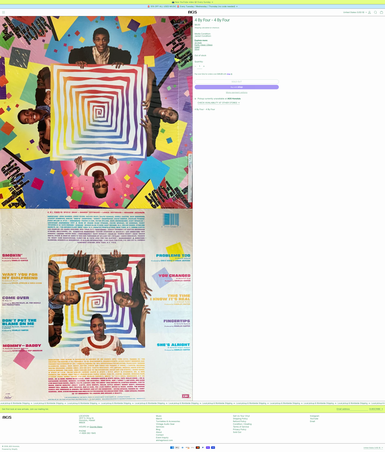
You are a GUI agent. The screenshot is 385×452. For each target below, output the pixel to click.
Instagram (314, 416)
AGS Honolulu (14, 446)
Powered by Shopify (9, 449)
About (159, 432)
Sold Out (237, 432)
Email (312, 421)
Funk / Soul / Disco (203, 45)
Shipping (198, 28)
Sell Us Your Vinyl (241, 416)
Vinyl (197, 49)
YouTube (314, 419)
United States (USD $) (354, 12)
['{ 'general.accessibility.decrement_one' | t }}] (195, 66)
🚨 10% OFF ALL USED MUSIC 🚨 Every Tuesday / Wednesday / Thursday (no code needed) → (192, 6)
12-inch (198, 42)
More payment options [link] (236, 92)
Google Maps (96, 427)
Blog (158, 429)
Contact (160, 435)
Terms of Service (241, 427)
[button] (375, 12)
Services (160, 427)
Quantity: (199, 61)
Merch (159, 418)
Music (159, 416)
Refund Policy (239, 421)
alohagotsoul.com (164, 440)
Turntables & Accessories (168, 421)
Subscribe (374, 409)
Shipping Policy (240, 418)
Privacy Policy (239, 429)
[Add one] (204, 66)
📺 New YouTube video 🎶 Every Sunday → (192, 2)
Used (197, 47)
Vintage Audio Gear (165, 424)
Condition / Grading (242, 424)
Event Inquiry (162, 437)
